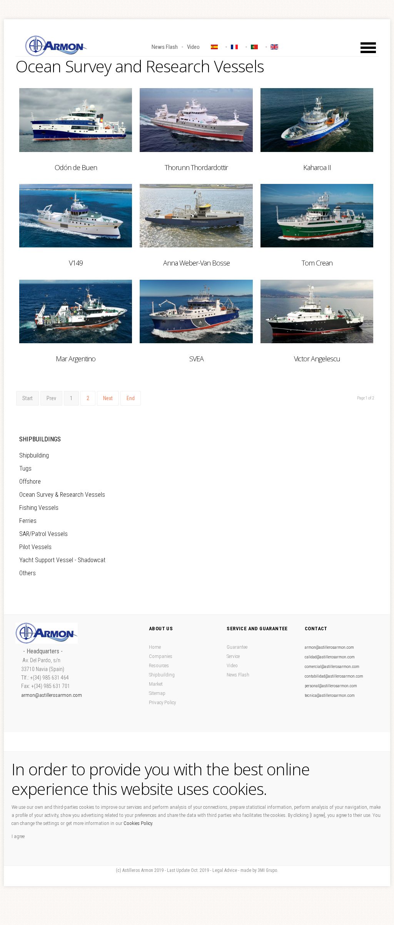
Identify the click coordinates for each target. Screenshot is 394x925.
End (131, 398)
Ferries (28, 520)
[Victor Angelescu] (316, 311)
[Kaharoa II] (316, 120)
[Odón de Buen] (75, 120)
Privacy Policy (162, 702)
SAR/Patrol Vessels (43, 534)
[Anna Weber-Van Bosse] (196, 215)
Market (156, 684)
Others (27, 573)
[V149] (75, 215)
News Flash (165, 46)
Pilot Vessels (35, 547)
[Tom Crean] (316, 215)
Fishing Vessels (38, 507)
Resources (159, 665)
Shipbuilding (34, 455)
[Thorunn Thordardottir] (196, 120)
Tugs (25, 468)
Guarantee (237, 647)
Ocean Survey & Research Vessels (62, 494)
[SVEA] (196, 311)
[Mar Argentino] (75, 311)
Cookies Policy (138, 823)
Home (155, 647)
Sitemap (157, 693)
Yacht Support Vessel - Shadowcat (62, 560)
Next (108, 398)
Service (233, 656)
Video (193, 46)
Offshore (30, 481)
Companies (160, 656)
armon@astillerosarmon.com (51, 695)
